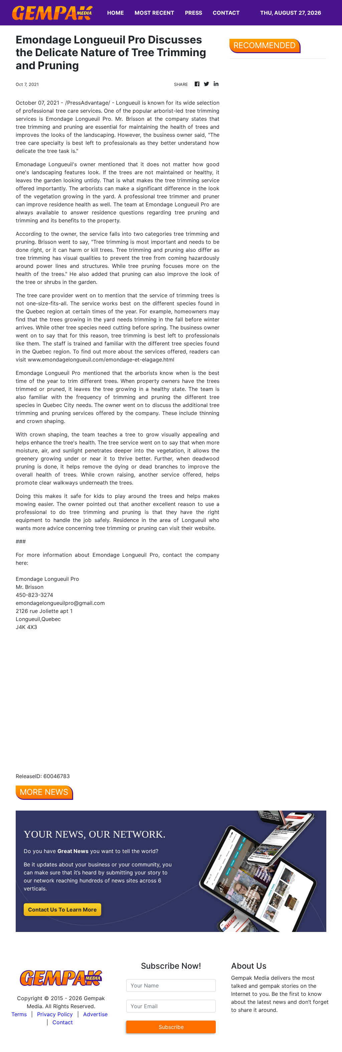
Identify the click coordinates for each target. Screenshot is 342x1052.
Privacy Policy (55, 1014)
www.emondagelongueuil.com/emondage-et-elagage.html (101, 359)
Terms (19, 1014)
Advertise (95, 1014)
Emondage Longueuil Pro (78, 118)
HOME (115, 12)
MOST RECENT (154, 12)
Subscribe (171, 1027)
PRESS (193, 12)
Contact (62, 1022)
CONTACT (226, 12)
